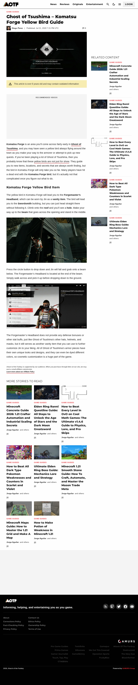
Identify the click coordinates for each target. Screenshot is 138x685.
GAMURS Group (128, 668)
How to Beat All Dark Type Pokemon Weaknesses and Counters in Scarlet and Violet (18, 478)
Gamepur (104, 646)
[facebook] (125, 606)
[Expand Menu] (119, 4)
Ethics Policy (34, 621)
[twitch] (112, 606)
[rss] (105, 606)
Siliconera (80, 650)
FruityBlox (104, 657)
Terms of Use (34, 629)
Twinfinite (80, 646)
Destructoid (129, 650)
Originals (78, 4)
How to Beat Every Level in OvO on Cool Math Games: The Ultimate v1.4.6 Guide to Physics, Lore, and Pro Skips (120, 152)
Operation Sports (100, 654)
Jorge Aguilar (12, 430)
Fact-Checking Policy (13, 625)
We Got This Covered (99, 650)
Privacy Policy (10, 629)
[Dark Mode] (113, 4)
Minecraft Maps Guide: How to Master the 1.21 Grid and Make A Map (18, 530)
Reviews (64, 4)
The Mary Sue (128, 654)
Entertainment (94, 4)
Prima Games (61, 650)
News (53, 4)
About (6, 618)
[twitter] (119, 606)
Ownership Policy (37, 625)
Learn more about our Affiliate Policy (20, 372)
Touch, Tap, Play (60, 657)
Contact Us (33, 618)
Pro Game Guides (59, 646)
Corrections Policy (12, 621)
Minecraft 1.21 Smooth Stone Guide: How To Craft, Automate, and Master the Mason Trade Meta (73, 478)
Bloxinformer (128, 657)
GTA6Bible (63, 661)
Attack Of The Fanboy (124, 646)
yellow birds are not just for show (51, 161)
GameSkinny (78, 654)
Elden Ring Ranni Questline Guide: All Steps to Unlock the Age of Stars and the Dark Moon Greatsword (46, 418)
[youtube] (132, 606)
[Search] (108, 4)
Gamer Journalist (59, 654)
